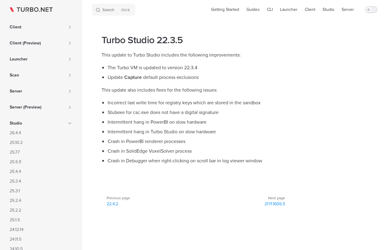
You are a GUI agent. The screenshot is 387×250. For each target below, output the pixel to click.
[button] (70, 27)
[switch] (371, 9)
